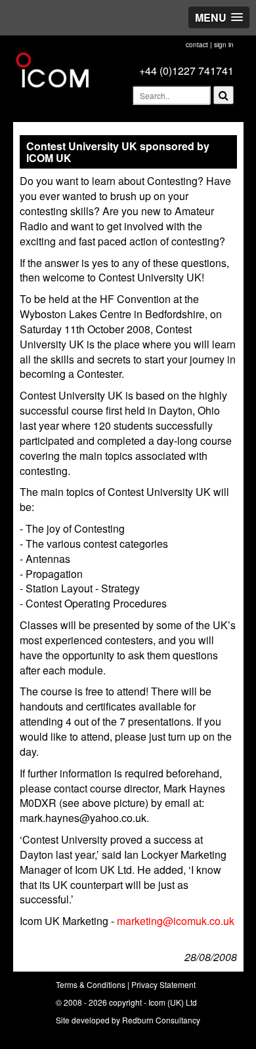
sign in (224, 44)
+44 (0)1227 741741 (186, 70)
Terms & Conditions (90, 984)
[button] (218, 17)
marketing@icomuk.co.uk (175, 920)
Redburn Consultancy (161, 1019)
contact (197, 44)
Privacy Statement (163, 984)
